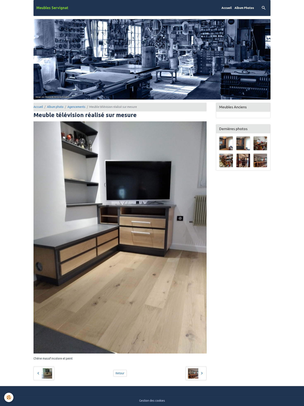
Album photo (55, 107)
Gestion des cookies (152, 400)
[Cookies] (8, 397)
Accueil (226, 8)
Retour (120, 373)
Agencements (76, 107)
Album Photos (244, 8)
